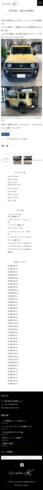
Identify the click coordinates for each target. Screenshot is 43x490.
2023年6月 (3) (13, 341)
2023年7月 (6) (13, 338)
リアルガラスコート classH (16, 139)
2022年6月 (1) (13, 375)
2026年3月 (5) (13, 281)
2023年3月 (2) (13, 347)
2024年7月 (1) (13, 305)
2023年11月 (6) (13, 326)
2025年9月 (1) (13, 296)
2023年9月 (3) (13, 332)
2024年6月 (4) (13, 308)
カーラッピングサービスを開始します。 (18, 426)
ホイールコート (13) (15, 228)
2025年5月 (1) (13, 299)
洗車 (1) (10, 252)
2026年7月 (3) (13, 269)
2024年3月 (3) (13, 317)
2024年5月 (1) (13, 311)
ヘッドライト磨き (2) (16, 225)
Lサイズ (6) (12, 192)
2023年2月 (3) (13, 350)
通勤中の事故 (8, 443)
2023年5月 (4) (13, 344)
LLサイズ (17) (13, 189)
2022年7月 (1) (13, 372)
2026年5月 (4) (13, 275)
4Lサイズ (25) (13, 179)
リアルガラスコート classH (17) (19, 243)
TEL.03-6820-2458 (11, 404)
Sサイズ (5, 134)
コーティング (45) (14, 214)
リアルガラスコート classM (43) (19, 246)
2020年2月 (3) (13, 384)
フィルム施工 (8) (14, 240)
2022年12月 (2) (13, 356)
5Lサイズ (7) (12, 182)
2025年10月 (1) (13, 293)
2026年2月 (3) (13, 284)
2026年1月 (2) (13, 287)
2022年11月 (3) (13, 359)
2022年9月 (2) (13, 366)
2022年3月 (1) (13, 381)
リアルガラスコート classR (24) (19, 249)
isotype (25, 485)
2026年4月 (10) (13, 278)
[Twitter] (7, 146)
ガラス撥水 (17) (13, 217)
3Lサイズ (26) (13, 176)
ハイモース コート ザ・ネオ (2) (19, 237)
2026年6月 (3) (13, 272)
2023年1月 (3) (13, 353)
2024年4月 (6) (13, 314)
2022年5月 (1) (13, 378)
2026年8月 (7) (13, 266)
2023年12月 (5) (13, 323)
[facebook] (21, 464)
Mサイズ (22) (12, 195)
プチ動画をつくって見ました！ (15, 421)
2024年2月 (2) (13, 320)
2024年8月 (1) (13, 302)
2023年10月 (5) (13, 329)
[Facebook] (3, 146)
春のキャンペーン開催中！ (13, 438)
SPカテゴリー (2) (14, 185)
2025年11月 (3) (13, 290)
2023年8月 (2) (13, 335)
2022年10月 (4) (13, 362)
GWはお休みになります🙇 (13, 432)
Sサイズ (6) (12, 201)
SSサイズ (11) (13, 198)
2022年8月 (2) (13, 369)
